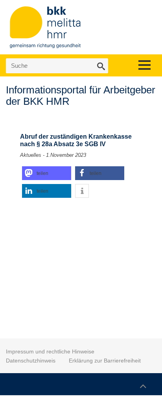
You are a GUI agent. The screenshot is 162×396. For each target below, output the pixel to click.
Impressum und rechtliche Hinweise (50, 351)
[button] (46, 173)
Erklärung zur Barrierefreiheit (105, 360)
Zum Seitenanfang (142, 382)
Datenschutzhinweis (30, 360)
